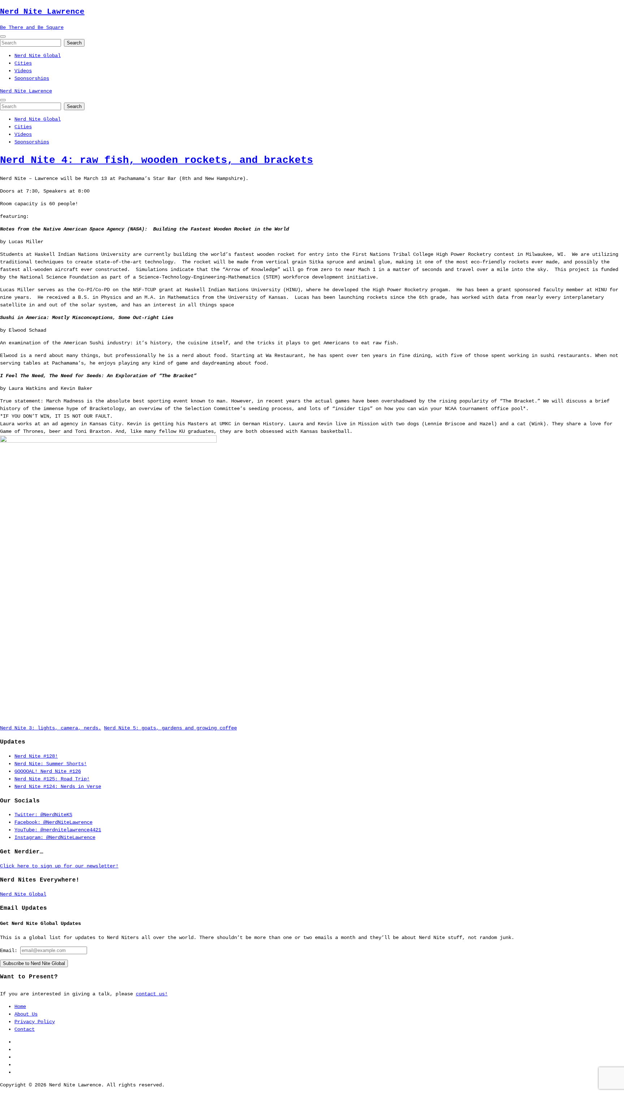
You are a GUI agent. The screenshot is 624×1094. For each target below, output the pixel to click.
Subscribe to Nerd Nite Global (34, 963)
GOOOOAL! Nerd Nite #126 (47, 771)
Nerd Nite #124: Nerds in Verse (57, 786)
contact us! (152, 994)
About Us (26, 1014)
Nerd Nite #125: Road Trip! (52, 779)
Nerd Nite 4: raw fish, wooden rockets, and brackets (156, 160)
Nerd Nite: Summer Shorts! (50, 764)
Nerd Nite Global (37, 56)
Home (20, 1006)
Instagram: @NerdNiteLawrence (54, 837)
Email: (10, 950)
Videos (23, 71)
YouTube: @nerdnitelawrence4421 (57, 830)
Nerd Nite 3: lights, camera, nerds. (50, 728)
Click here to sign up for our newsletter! (59, 866)
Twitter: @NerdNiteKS (43, 815)
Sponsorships (31, 78)
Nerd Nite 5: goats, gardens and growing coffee (170, 728)
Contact (24, 1029)
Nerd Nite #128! (36, 756)
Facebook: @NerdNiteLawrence (53, 822)
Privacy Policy (34, 1022)
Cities (23, 63)
